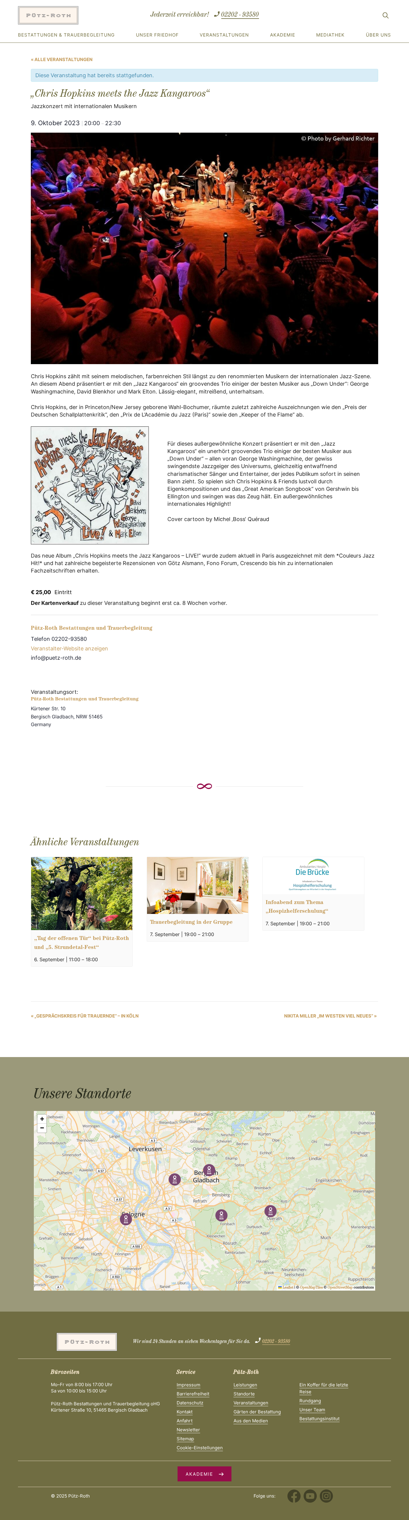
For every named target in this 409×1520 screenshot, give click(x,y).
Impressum (188, 1385)
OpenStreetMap (340, 1288)
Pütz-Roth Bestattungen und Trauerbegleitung (91, 629)
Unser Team (312, 1409)
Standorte (244, 1394)
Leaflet (287, 1288)
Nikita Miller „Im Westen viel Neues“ (330, 1016)
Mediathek (330, 35)
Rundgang (310, 1401)
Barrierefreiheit (193, 1394)
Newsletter (188, 1430)
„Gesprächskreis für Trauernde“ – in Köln (85, 1016)
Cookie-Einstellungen (200, 1448)
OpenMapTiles (311, 1288)
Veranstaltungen (224, 35)
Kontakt (185, 1412)
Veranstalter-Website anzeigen (69, 648)
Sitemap (185, 1439)
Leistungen (245, 1385)
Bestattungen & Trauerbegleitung (66, 35)
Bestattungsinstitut (319, 1418)
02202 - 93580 (240, 15)
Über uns (378, 35)
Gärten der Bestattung (257, 1412)
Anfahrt (185, 1421)
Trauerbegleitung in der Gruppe (191, 923)
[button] (209, 1170)
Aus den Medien (251, 1421)
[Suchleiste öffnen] (386, 16)
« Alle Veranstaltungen (62, 59)
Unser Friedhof (157, 35)
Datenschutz (190, 1403)
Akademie (282, 35)
